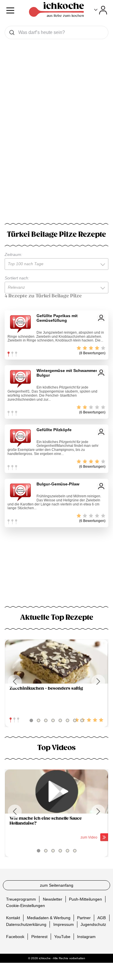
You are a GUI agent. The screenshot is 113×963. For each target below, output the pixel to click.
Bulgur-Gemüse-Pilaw (58, 484)
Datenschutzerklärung (26, 924)
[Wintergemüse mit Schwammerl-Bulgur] (21, 378)
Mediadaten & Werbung (48, 917)
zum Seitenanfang (56, 885)
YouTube (62, 936)
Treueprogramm (21, 899)
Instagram (86, 936)
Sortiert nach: (17, 278)
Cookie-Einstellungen (25, 906)
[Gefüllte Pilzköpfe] (21, 437)
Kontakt (13, 917)
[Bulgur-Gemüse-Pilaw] (21, 492)
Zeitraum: (13, 254)
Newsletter (52, 899)
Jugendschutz (93, 924)
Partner (84, 917)
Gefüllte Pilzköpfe (54, 429)
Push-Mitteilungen (85, 899)
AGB (101, 917)
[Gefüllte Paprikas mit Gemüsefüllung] (21, 323)
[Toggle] (100, 10)
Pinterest (39, 936)
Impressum (63, 924)
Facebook (15, 936)
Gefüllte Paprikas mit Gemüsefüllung (57, 318)
